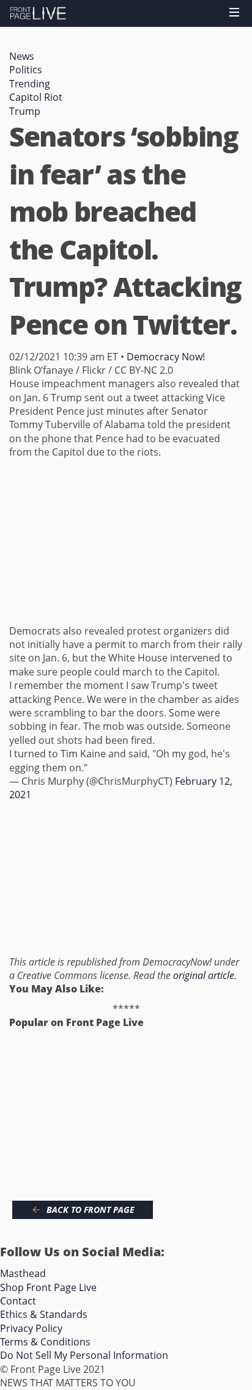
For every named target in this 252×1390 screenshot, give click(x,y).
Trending (29, 83)
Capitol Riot (35, 97)
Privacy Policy (31, 1328)
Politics (25, 69)
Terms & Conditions (45, 1341)
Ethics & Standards (43, 1314)
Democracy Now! (166, 356)
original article (203, 975)
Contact (18, 1301)
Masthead (23, 1273)
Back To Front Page (90, 1209)
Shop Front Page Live (48, 1287)
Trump (24, 111)
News (21, 56)
